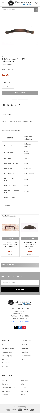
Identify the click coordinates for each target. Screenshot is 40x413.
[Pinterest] (19, 105)
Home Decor (26, 348)
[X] (15, 105)
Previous (3, 237)
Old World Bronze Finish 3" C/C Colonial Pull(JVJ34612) (10, 244)
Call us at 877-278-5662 (20, 322)
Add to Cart (10, 238)
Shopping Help (7, 356)
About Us (5, 359)
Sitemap (5, 366)
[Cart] (37, 3)
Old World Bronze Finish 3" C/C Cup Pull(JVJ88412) (30, 244)
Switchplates (26, 356)
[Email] (7, 105)
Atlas (23, 384)
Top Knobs (5, 380)
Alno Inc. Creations (8, 388)
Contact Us (6, 345)
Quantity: (6, 83)
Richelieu (5, 384)
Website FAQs (7, 352)
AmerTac (5, 395)
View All (23, 395)
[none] (20, 34)
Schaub (23, 388)
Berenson (24, 380)
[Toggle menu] (3, 3)
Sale (23, 359)
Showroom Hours (8, 348)
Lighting (25, 352)
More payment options (20, 99)
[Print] (11, 105)
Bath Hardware (27, 345)
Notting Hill (25, 391)
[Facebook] (3, 105)
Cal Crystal (6, 391)
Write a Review (7, 64)
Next (37, 237)
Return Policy (6, 363)
